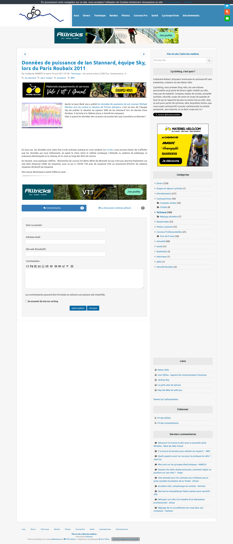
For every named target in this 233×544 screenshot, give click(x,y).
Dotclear (89, 536)
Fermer (188, 2)
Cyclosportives (164, 198)
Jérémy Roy (163, 379)
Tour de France (167, 236)
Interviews (162, 256)
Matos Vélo (163, 369)
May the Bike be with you (170, 390)
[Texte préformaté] (63, 266)
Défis (159, 261)
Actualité (161, 241)
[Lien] (72, 266)
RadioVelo (162, 251)
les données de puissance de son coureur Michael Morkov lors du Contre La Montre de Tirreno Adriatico (106, 106)
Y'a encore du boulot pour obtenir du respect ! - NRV (184, 451)
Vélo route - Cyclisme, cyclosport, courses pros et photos (41, 15)
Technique (76, 73)
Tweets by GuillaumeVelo (165, 399)
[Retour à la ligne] (51, 266)
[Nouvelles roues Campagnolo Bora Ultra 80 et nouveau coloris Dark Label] (144, 54)
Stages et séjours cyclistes (170, 188)
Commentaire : (33, 261)
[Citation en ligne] (43, 266)
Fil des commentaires (168, 423)
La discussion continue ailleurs (122, 207)
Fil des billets (164, 417)
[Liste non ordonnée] (56, 266)
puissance (61, 78)
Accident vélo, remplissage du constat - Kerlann (181, 486)
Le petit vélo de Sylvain (169, 385)
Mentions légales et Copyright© (125, 539)
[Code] (47, 266)
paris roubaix (47, 78)
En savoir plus (172, 2)
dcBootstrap (56, 539)
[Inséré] (35, 266)
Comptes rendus (168, 203)
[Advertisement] (84, 138)
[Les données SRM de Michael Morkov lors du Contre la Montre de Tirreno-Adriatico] (25, 54)
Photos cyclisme (165, 226)
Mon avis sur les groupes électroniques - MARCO (182, 464)
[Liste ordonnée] (59, 266)
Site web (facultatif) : (36, 249)
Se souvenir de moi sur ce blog (43, 301)
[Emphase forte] (27, 266)
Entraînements (164, 193)
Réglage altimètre (169, 216)
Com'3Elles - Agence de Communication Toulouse (182, 375)
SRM (72, 78)
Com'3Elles (104, 539)
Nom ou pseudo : (34, 225)
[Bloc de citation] (67, 266)
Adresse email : (33, 237)
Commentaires (64, 207)
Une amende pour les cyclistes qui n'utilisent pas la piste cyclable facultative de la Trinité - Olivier (181, 479)
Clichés (163, 207)
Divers (160, 183)
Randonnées (163, 221)
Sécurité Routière (165, 266)
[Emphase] (31, 266)
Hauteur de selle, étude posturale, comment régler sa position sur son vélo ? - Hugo (182, 471)
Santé (159, 246)
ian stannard (30, 78)
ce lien (110, 149)
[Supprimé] (39, 266)
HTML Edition (70, 539)
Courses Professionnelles (169, 231)
